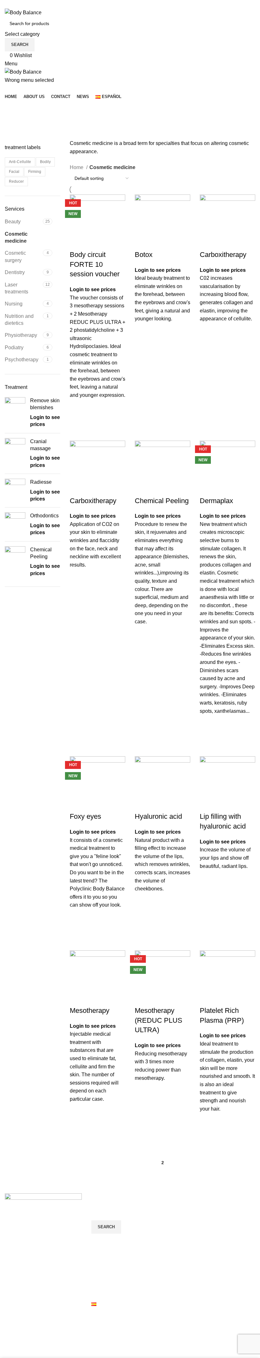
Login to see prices (93, 289)
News (97, 1292)
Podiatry (14, 347)
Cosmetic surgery (15, 256)
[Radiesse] (15, 490)
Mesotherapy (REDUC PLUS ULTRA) (158, 1020)
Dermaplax (216, 501)
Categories (19, 140)
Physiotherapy (21, 335)
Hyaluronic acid (158, 816)
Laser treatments (16, 288)
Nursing (14, 303)
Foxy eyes (85, 816)
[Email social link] (26, 4)
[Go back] (13, 108)
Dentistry (15, 272)
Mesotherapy (89, 1010)
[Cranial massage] (15, 453)
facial (14, 171)
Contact (100, 1280)
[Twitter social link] (19, 4)
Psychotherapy (21, 359)
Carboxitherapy (223, 255)
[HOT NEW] (97, 222)
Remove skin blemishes (45, 404)
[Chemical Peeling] (15, 561)
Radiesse (41, 482)
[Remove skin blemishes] (15, 412)
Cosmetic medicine (16, 237)
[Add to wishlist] (78, 407)
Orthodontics (44, 515)
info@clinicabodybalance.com (39, 1273)
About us (101, 1268)
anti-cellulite (20, 162)
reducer (16, 181)
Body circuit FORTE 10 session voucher (95, 264)
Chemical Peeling (41, 553)
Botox (144, 255)
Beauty (13, 221)
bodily (45, 162)
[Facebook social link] (11, 4)
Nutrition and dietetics (19, 319)
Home (77, 167)
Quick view (78, 423)
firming (34, 171)
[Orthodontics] (15, 524)
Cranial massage (40, 445)
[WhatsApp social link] (33, 4)
